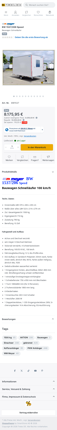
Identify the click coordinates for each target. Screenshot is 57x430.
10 (40, 96)
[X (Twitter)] (22, 371)
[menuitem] (9, 337)
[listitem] (28, 67)
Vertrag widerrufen (28, 412)
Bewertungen (9, 319)
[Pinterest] (42, 371)
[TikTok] (28, 371)
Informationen (9, 381)
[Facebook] (15, 371)
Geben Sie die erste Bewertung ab (31, 37)
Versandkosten (30, 136)
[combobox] (39, 5)
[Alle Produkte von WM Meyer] (8, 24)
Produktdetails (9, 171)
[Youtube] (35, 371)
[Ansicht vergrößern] (28, 67)
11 (43, 96)
